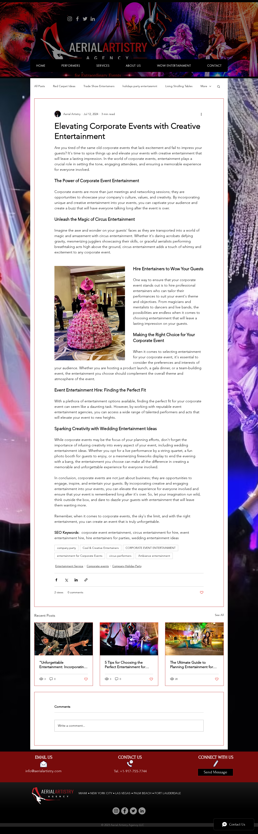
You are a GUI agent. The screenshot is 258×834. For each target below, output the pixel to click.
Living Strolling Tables (178, 86)
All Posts (39, 86)
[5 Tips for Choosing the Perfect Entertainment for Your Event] (129, 639)
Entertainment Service (69, 566)
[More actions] (201, 114)
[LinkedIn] (93, 19)
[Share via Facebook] (56, 580)
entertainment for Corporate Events (79, 556)
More (204, 86)
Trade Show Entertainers (98, 86)
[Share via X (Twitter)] (66, 580)
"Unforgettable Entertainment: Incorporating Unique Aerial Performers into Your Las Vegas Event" (63, 664)
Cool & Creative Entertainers (101, 548)
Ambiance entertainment (154, 556)
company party (66, 548)
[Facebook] (77, 19)
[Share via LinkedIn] (76, 580)
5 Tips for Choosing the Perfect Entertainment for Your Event (125, 664)
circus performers (120, 556)
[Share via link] (86, 580)
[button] (219, 86)
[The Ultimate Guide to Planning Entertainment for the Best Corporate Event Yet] (194, 639)
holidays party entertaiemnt (140, 86)
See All (219, 615)
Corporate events (98, 566)
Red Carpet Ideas (64, 86)
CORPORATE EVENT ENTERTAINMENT (151, 548)
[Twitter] (85, 19)
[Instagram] (70, 19)
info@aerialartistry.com (43, 771)
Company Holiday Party (126, 566)
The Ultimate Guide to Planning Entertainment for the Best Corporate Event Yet (193, 664)
